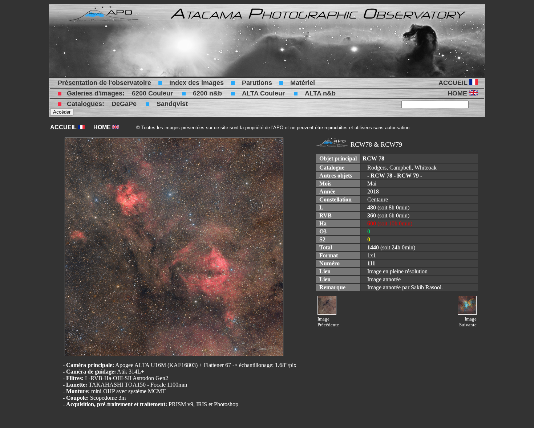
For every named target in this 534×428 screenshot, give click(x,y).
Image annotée (384, 279)
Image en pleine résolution (397, 271)
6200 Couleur (152, 93)
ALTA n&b (320, 93)
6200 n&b (207, 93)
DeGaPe (124, 103)
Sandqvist (172, 103)
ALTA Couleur (263, 93)
